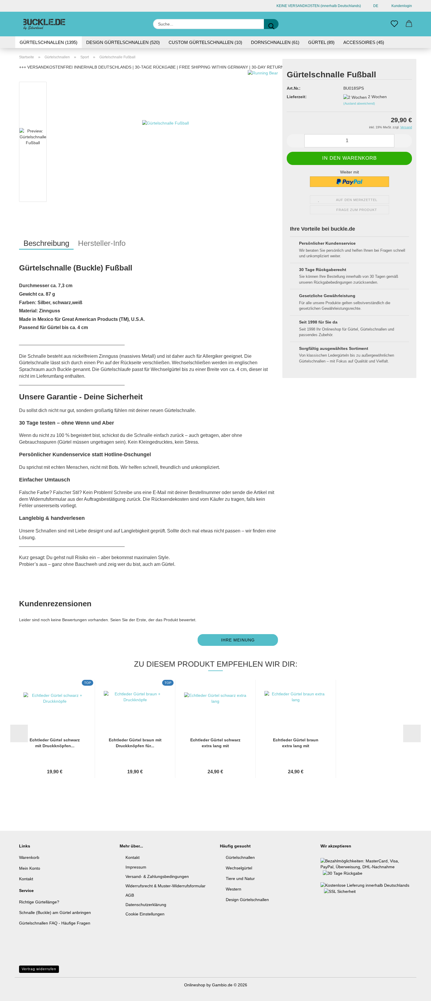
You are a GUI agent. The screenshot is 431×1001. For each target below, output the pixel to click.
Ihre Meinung (238, 640)
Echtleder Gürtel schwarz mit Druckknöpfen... (55, 743)
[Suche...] (271, 24)
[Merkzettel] (394, 24)
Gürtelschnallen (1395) (48, 42)
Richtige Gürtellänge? (39, 902)
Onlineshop (194, 985)
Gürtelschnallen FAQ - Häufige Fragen (54, 923)
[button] (409, 24)
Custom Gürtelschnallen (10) (205, 42)
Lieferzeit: (297, 96)
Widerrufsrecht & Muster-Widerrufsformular (165, 885)
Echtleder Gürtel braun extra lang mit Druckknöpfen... (295, 743)
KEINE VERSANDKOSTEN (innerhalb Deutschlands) (318, 6)
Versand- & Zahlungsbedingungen (157, 876)
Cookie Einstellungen (144, 914)
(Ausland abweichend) (359, 103)
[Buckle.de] (44, 24)
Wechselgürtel (239, 868)
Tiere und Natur (240, 878)
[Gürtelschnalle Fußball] (165, 143)
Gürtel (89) (321, 42)
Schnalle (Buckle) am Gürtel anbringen (55, 912)
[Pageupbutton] (415, 992)
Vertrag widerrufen (39, 969)
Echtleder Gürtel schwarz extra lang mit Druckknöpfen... (215, 743)
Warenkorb (29, 857)
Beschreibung (46, 243)
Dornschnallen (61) (275, 42)
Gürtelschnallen (240, 857)
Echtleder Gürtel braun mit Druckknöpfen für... (135, 743)
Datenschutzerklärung (145, 904)
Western (233, 889)
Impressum (135, 867)
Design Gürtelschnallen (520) (123, 42)
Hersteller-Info (101, 243)
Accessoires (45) (363, 42)
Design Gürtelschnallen (247, 899)
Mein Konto (29, 868)
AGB (129, 895)
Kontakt (26, 878)
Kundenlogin (401, 6)
